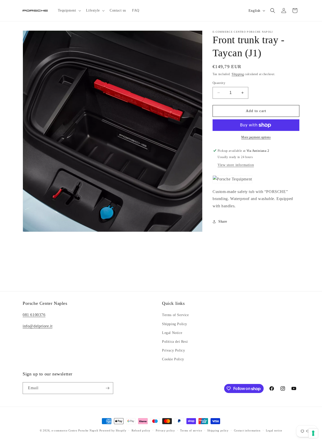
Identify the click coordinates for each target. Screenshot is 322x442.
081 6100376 (34, 315)
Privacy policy (165, 430)
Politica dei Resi (175, 341)
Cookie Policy (173, 359)
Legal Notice (172, 333)
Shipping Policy (174, 324)
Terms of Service (175, 315)
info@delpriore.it (37, 326)
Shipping (238, 74)
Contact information (247, 430)
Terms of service (191, 430)
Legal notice (274, 430)
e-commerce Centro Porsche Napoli (75, 430)
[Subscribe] (107, 388)
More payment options (256, 137)
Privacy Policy (173, 350)
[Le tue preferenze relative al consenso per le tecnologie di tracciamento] (313, 433)
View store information (236, 165)
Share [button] (222, 221)
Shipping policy (218, 430)
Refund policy (141, 430)
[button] (69, 10)
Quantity (219, 83)
